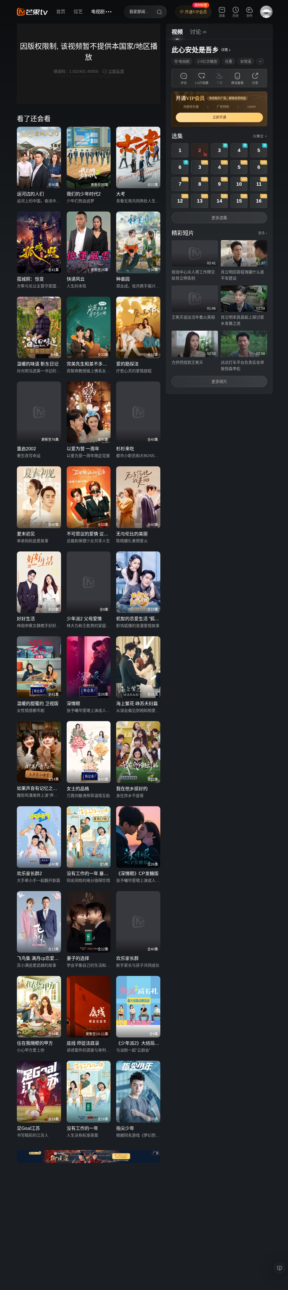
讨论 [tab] (195, 32)
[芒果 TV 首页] (32, 12)
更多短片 (219, 381)
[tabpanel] (219, 216)
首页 (60, 11)
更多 (262, 233)
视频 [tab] (177, 32)
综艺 (78, 11)
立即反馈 (116, 71)
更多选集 (219, 217)
